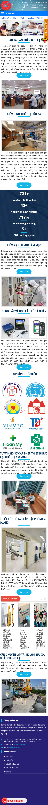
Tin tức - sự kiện (10, 599)
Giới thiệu (9, 760)
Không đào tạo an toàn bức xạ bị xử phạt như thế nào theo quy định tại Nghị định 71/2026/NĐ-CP (41, 639)
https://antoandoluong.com (36, 7)
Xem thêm (24, 75)
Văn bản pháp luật (12, 764)
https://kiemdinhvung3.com (36, 5)
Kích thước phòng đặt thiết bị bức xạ (22, 18)
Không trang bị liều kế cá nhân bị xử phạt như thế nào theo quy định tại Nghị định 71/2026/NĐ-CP (24, 640)
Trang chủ (9, 756)
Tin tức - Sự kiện (11, 768)
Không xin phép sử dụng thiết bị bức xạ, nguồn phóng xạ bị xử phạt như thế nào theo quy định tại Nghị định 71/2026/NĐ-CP (8, 642)
